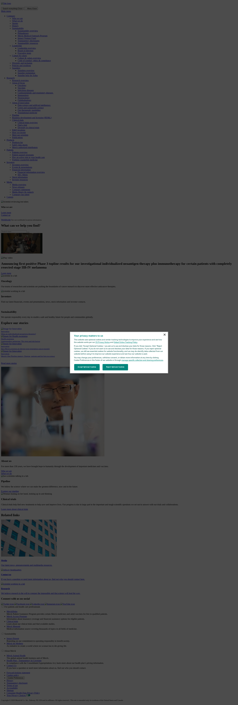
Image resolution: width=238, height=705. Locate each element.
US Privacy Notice (102, 342)
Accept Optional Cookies (87, 367)
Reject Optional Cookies (115, 367)
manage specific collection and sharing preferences (142, 360)
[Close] (165, 335)
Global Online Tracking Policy (125, 342)
